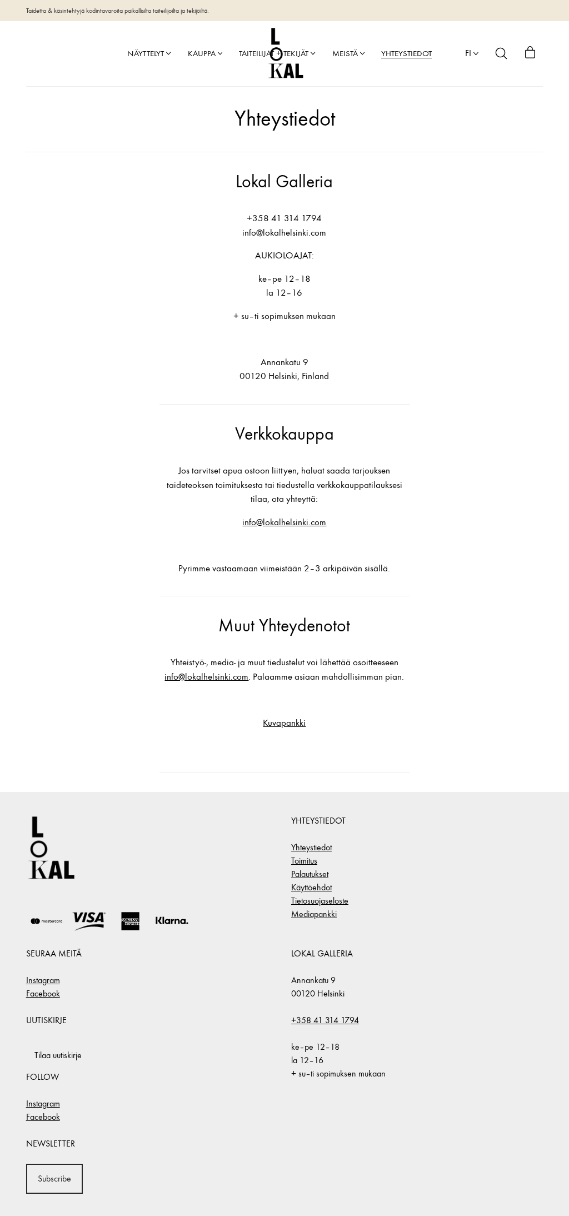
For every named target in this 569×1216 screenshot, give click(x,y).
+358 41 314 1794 (325, 1020)
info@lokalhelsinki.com (284, 522)
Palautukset (309, 874)
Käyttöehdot (311, 887)
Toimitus (304, 860)
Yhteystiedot (311, 847)
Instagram (43, 980)
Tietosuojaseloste (319, 900)
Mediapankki (314, 914)
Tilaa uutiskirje (58, 1055)
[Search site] (501, 53)
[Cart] (530, 53)
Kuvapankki (284, 723)
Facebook (43, 993)
